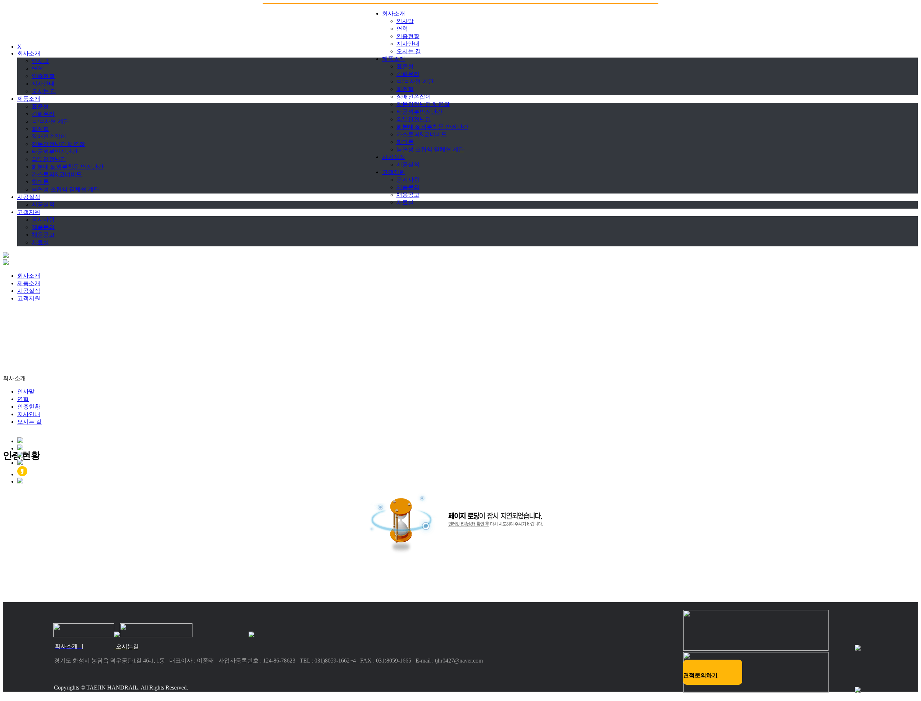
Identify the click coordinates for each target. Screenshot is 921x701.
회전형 (405, 89)
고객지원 (393, 172)
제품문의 (407, 187)
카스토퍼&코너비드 (421, 134)
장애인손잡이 (413, 97)
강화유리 (407, 74)
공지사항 (407, 180)
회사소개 (393, 13)
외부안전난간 (413, 119)
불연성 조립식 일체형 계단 (430, 149)
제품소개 (393, 59)
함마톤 (405, 142)
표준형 (405, 66)
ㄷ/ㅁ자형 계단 (415, 81)
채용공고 (407, 195)
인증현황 (407, 36)
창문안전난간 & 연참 (423, 104)
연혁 (402, 29)
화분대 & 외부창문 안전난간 (432, 127)
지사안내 (407, 44)
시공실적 (393, 157)
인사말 (405, 21)
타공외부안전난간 (419, 112)
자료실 (405, 202)
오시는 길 (408, 51)
